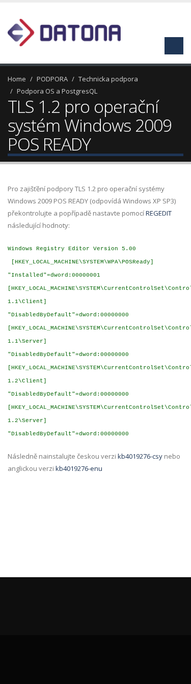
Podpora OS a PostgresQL (57, 91)
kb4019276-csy (140, 456)
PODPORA (52, 78)
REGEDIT (159, 213)
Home (17, 78)
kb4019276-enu (79, 468)
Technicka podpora (108, 78)
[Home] (70, 31)
